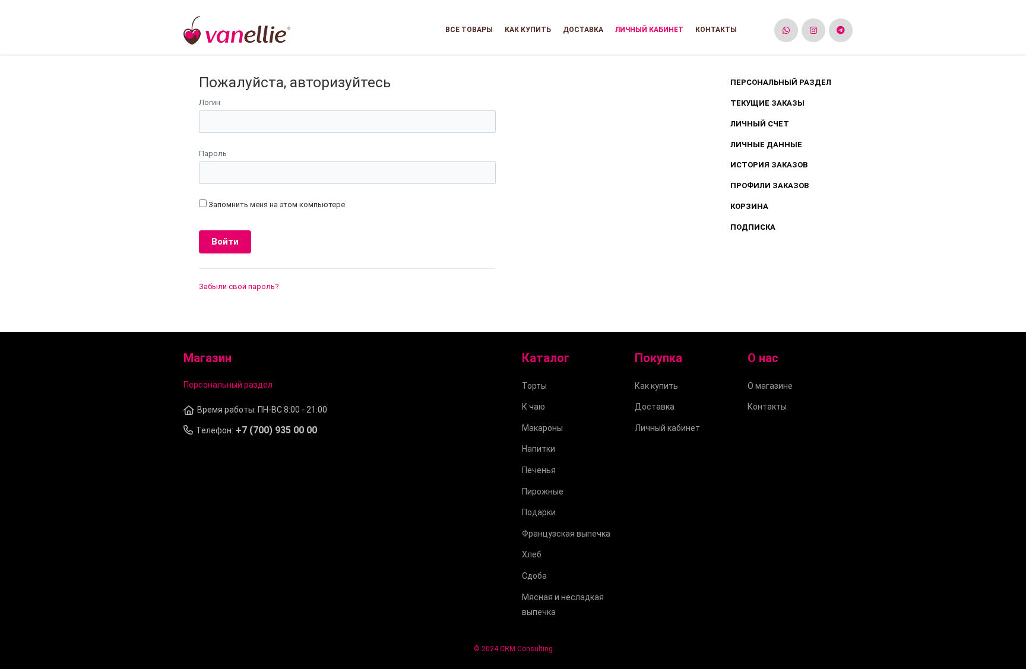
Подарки (539, 512)
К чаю (533, 406)
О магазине (770, 386)
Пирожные (542, 491)
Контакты (716, 30)
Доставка (583, 30)
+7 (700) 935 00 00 (276, 430)
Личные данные (766, 144)
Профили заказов (769, 185)
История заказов (769, 164)
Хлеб (532, 554)
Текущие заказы (767, 103)
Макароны (542, 428)
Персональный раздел (780, 82)
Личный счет (759, 123)
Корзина (749, 206)
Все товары (469, 30)
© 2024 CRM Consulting (513, 649)
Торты (534, 386)
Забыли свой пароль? (239, 286)
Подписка (752, 227)
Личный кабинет (649, 30)
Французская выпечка (566, 533)
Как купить (528, 30)
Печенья (539, 470)
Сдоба (534, 576)
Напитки (538, 449)
